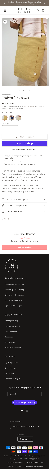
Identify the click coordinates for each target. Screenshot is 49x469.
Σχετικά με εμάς (11, 363)
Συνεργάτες (9, 373)
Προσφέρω (9, 337)
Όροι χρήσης (10, 342)
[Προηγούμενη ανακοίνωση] (4, 3)
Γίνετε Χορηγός (11, 331)
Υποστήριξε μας (11, 321)
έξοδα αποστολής (29, 106)
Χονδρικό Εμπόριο (12, 379)
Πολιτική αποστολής (15, 466)
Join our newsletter (13, 326)
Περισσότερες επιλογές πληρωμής (24, 149)
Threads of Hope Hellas (19, 456)
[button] (4, 10)
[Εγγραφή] (38, 394)
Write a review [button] (24, 247)
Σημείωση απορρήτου (13, 306)
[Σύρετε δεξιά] (29, 90)
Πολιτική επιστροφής (13, 347)
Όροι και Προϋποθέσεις (14, 300)
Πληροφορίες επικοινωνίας (33, 466)
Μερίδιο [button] (7, 219)
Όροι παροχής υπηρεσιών (34, 462)
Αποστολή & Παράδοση (14, 290)
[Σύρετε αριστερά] (19, 90)
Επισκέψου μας (11, 368)
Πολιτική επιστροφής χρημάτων (28, 459)
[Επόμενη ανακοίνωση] (44, 3)
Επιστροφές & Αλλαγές (14, 295)
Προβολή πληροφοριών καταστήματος (20, 164)
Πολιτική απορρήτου (15, 462)
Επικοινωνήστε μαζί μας (15, 284)
